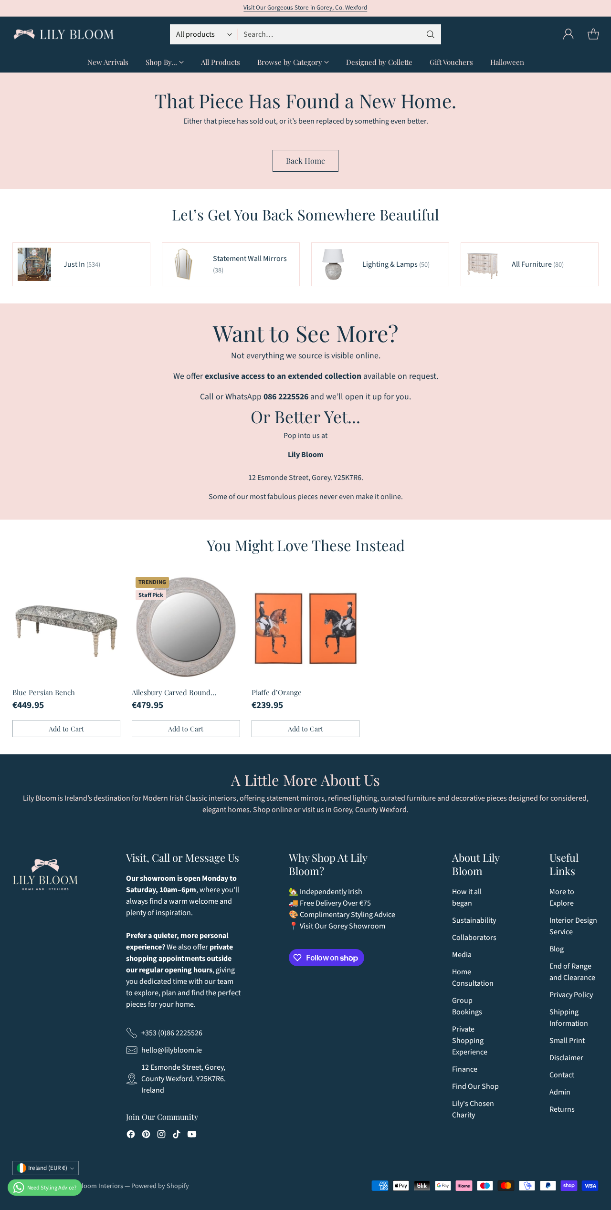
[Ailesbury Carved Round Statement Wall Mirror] (186, 627)
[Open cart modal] (593, 34)
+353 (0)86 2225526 (171, 1033)
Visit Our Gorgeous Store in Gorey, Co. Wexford (305, 7)
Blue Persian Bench (43, 692)
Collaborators (474, 937)
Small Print (567, 1040)
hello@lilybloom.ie (171, 1050)
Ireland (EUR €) (47, 1168)
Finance (464, 1069)
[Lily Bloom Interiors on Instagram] (161, 1135)
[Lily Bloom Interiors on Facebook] (131, 1135)
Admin (559, 1092)
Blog (556, 949)
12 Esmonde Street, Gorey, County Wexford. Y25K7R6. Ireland (183, 1078)
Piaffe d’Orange (277, 692)
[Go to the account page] (568, 34)
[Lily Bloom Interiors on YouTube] (192, 1135)
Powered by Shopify (160, 1186)
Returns (562, 1109)
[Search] (430, 34)
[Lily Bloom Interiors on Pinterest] (146, 1135)
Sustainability (474, 920)
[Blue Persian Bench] (66, 627)
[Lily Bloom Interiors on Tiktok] (176, 1135)
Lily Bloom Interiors (94, 1186)
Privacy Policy (571, 995)
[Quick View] (107, 585)
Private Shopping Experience (469, 1040)
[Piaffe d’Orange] (306, 627)
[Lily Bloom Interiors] (63, 34)
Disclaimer (566, 1058)
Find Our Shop (475, 1086)
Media (462, 954)
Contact (561, 1075)
